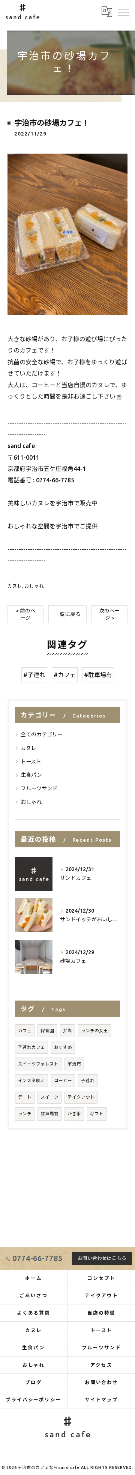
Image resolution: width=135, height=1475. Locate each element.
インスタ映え (31, 1080)
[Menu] (123, 11)
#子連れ (34, 674)
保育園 (47, 1030)
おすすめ (63, 1047)
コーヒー (63, 1080)
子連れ (87, 1080)
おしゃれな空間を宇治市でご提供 (53, 526)
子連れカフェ (31, 1047)
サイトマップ (101, 1399)
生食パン (31, 775)
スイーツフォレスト (38, 1063)
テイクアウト (81, 1097)
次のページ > (109, 614)
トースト (31, 762)
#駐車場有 (98, 674)
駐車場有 (49, 1113)
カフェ (25, 1030)
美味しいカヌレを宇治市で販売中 (53, 503)
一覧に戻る (67, 614)
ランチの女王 (94, 1030)
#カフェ (65, 674)
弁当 (67, 1030)
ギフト (97, 1113)
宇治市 (74, 1063)
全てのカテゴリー (42, 734)
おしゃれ (34, 585)
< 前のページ (26, 614)
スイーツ (49, 1097)
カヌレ (15, 585)
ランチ (25, 1113)
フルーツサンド (39, 788)
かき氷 (74, 1113)
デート (25, 1097)
